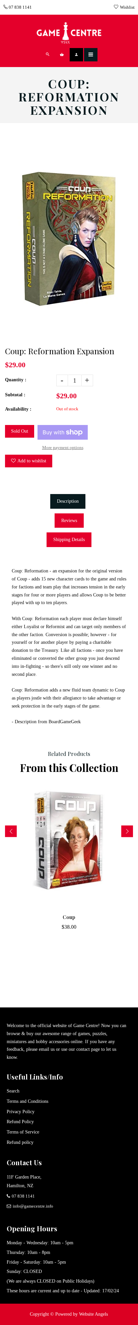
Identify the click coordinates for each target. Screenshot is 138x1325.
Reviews (69, 520)
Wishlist (127, 7)
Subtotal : (15, 394)
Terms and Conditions (27, 1101)
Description (68, 501)
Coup (69, 917)
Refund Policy (20, 1121)
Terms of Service (23, 1132)
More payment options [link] (62, 447)
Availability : (18, 409)
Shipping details (69, 539)
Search (13, 1090)
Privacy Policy (20, 1111)
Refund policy (20, 1142)
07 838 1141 (20, 7)
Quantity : (15, 379)
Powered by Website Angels (81, 1314)
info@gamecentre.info (33, 1206)
